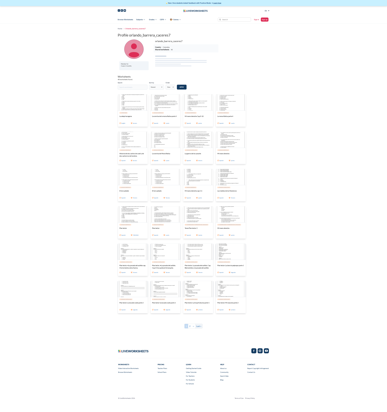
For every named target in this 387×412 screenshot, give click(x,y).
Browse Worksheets (125, 20)
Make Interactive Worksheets (128, 368)
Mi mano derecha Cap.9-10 (194, 116)
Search (120, 83)
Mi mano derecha (223, 153)
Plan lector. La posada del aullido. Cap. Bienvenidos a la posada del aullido (198, 266)
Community (224, 372)
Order (168, 83)
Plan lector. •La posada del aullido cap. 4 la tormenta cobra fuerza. (132, 266)
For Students (190, 380)
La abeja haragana (125, 116)
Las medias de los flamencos (227, 191)
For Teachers (190, 376)
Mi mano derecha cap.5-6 (193, 191)
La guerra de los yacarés (193, 153)
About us (223, 368)
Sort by (151, 83)
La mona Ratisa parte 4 (225, 116)
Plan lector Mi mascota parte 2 (227, 303)
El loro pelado (124, 191)
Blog (221, 380)
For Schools (190, 384)
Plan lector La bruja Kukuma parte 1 (197, 303)
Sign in (256, 20)
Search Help (224, 376)
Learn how (217, 3)
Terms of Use (239, 398)
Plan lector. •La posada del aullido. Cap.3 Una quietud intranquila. (164, 266)
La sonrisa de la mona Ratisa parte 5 (164, 116)
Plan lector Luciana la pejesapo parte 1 (230, 265)
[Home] (195, 11)
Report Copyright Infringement (258, 368)
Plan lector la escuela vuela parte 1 (164, 303)
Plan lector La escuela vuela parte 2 (131, 303)
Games (176, 20)
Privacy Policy (250, 398)
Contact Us (251, 372)
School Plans (162, 372)
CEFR (162, 20)
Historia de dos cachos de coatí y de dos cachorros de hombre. (131, 155)
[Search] (220, 19)
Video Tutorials (191, 372)
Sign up (264, 20)
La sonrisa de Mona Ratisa (161, 153)
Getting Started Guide (193, 368)
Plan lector (123, 228)
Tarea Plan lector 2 (191, 228)
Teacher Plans (162, 368)
